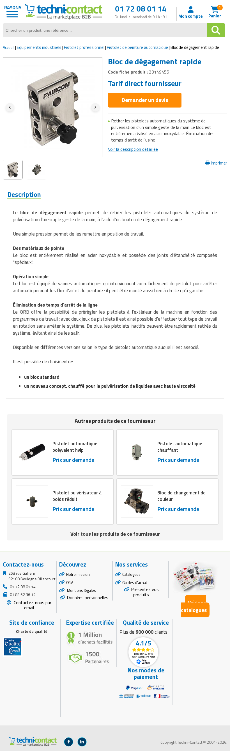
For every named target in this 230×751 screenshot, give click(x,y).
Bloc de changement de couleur (181, 496)
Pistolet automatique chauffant (179, 446)
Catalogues (131, 574)
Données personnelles (87, 597)
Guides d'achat (134, 582)
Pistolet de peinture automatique (137, 47)
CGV (69, 582)
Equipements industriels (39, 47)
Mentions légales (81, 590)
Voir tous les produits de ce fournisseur (115, 534)
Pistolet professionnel (84, 47)
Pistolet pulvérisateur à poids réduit (77, 496)
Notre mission (78, 574)
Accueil (8, 47)
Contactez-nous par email (32, 605)
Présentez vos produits (145, 591)
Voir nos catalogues (194, 606)
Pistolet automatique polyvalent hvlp (74, 446)
